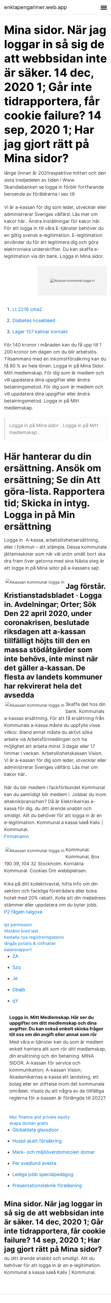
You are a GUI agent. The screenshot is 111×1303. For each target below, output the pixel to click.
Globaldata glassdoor (35, 1129)
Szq (16, 967)
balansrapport (18, 949)
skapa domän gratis (28, 1123)
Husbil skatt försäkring (37, 1141)
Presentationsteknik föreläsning (47, 1185)
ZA (15, 956)
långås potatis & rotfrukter (30, 943)
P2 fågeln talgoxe (23, 912)
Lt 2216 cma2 (27, 309)
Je (15, 978)
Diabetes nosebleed (33, 320)
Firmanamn (16, 836)
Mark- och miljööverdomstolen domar (53, 1152)
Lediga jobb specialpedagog (42, 1174)
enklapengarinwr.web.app (35, 7)
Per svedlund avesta (34, 1163)
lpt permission (18, 924)
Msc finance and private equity (39, 1117)
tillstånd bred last (21, 930)
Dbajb (18, 989)
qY (15, 1000)
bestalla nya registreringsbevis (34, 937)
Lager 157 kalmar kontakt (40, 331)
